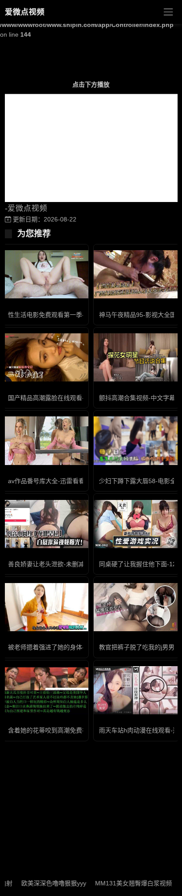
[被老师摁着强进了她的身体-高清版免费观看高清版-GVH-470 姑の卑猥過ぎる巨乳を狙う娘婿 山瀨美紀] (45, 607)
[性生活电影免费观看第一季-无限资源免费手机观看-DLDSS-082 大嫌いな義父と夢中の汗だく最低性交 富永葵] (45, 274)
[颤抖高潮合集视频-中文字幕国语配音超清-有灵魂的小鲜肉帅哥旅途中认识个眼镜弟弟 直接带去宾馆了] (136, 357)
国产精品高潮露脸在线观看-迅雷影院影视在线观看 (77, 397)
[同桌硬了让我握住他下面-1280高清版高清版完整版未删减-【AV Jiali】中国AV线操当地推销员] (136, 524)
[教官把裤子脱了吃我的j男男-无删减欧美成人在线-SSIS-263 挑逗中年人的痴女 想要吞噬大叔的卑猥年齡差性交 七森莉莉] (136, 607)
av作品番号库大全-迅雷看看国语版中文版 (65, 480)
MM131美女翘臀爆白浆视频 (124, 883)
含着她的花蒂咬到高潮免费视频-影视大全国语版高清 (80, 730)
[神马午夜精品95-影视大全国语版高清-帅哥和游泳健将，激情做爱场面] (136, 274)
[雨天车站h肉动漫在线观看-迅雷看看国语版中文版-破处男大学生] (136, 690)
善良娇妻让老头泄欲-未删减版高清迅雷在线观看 (74, 564)
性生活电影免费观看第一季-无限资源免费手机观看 (77, 314)
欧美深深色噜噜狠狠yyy (44, 883)
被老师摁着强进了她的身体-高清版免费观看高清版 (77, 647)
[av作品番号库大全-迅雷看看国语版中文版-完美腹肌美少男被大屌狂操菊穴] (45, 440)
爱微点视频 (25, 12)
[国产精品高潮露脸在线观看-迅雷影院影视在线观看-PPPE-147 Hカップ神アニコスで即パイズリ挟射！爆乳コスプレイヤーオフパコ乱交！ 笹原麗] (45, 357)
